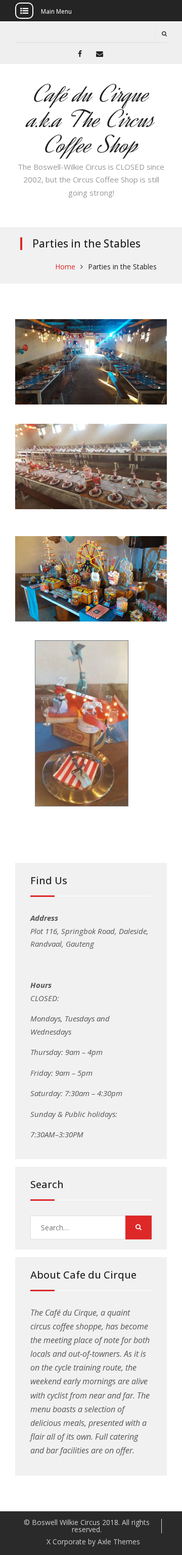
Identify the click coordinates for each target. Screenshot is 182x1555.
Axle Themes (119, 1541)
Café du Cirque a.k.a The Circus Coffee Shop (91, 120)
